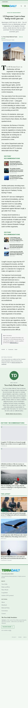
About (3, 602)
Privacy (14, 637)
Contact (3, 613)
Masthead (4, 605)
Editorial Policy (5, 608)
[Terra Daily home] (9, 6)
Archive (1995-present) (7, 595)
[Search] (21, 6)
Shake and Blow (5, 587)
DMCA (25, 637)
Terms (20, 637)
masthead (3, 364)
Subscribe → (8, 626)
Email (16, 349)
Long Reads (4, 592)
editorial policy (19, 410)
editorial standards (16, 362)
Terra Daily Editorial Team (10, 36)
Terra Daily (4, 584)
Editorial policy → (14, 342)
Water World (4, 589)
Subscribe (5, 1)
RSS (10, 630)
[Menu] (25, 5)
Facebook (10, 349)
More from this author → (14, 413)
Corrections (4, 610)
